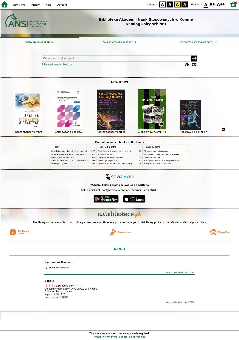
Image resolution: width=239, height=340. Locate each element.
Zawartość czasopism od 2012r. (199, 41)
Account (62, 4)
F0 (206, 4)
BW (169, 4)
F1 (212, 4)
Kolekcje (67, 64)
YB (177, 4)
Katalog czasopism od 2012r (119, 41)
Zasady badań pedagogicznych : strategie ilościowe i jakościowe (79, 151)
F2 (221, 4)
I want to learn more (105, 336)
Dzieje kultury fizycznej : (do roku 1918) (68, 154)
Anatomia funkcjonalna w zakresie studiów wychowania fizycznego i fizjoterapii (85, 160)
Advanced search (51, 64)
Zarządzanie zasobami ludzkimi (157, 163)
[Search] (194, 58)
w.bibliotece (108, 222)
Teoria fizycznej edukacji (108, 160)
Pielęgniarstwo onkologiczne (156, 151)
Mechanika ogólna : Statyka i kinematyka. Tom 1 (165, 154)
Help (48, 4)
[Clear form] (187, 64)
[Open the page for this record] (29, 111)
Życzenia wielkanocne (59, 262)
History (35, 4)
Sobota (49, 280)
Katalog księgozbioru (39, 41)
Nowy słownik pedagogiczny (63, 157)
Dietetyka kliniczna (152, 157)
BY (185, 4)
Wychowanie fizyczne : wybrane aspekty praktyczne (120, 163)
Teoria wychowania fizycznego (111, 157)
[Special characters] (194, 64)
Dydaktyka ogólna (59, 163)
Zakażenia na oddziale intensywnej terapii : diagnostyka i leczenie (172, 160)
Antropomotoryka (105, 154)
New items (19, 4)
